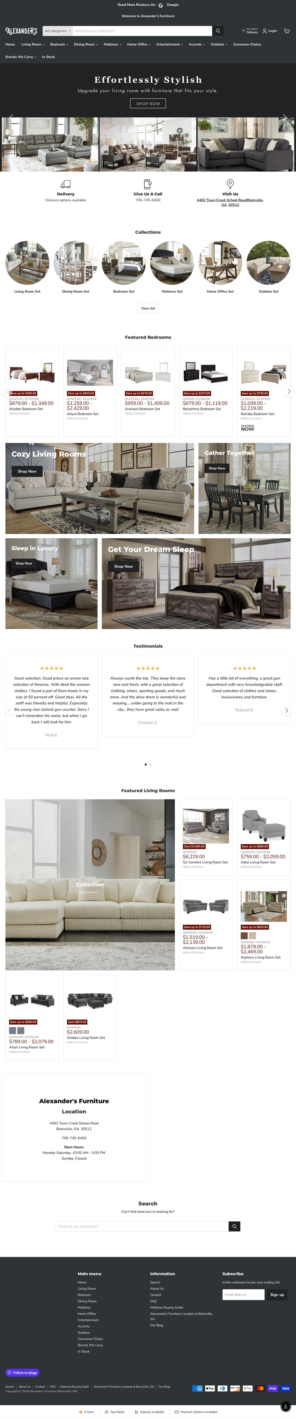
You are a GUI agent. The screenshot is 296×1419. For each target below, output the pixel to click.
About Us (157, 1288)
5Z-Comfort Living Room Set (205, 862)
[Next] (289, 391)
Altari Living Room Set (27, 1047)
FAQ (153, 1301)
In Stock (48, 57)
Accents (196, 44)
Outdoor (218, 44)
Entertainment (169, 44)
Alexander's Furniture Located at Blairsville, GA (124, 1387)
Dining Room (85, 44)
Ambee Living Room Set (86, 1037)
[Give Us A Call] (148, 193)
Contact (155, 1295)
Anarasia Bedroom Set (142, 409)
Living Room (31, 44)
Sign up (277, 1294)
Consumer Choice (247, 44)
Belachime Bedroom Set (202, 409)
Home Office (137, 44)
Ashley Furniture (19, 413)
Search (155, 1282)
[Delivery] (65, 193)
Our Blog (156, 1325)
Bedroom (58, 44)
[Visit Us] (230, 193)
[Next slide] (284, 117)
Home (10, 44)
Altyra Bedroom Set (82, 414)
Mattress (111, 44)
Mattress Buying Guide (166, 1307)
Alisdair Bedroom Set (26, 409)
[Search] (218, 31)
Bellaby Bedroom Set (257, 414)
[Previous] (7, 391)
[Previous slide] (12, 117)
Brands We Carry (19, 57)
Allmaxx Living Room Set (203, 947)
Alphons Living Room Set (261, 957)
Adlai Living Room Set (258, 862)
